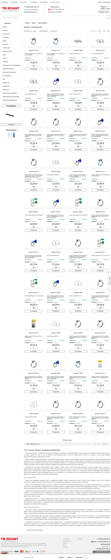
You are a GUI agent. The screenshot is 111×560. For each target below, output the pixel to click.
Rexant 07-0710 (33, 131)
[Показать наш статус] (11, 135)
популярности (53, 31)
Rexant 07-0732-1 (100, 131)
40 (99, 31)
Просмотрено (78, 557)
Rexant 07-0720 (33, 171)
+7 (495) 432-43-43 (31, 7)
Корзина (69, 557)
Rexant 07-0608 (78, 50)
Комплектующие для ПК (10, 100)
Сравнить (61, 557)
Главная (27, 23)
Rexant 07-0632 (56, 252)
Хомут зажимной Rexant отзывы (34, 530)
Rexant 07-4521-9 (34, 333)
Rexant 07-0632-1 (34, 212)
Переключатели (7, 51)
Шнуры (5, 40)
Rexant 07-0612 (33, 90)
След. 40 (104, 443)
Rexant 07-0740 (100, 292)
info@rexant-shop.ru (103, 549)
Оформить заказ (104, 12)
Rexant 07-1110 (56, 50)
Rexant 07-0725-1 (56, 373)
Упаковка (5, 61)
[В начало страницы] (85, 557)
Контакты (44, 2)
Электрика (6, 37)
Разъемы (5, 44)
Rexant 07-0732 (78, 252)
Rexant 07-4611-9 (100, 373)
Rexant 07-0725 (100, 212)
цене (34, 31)
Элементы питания (8, 68)
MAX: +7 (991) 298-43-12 (57, 9)
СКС (4, 79)
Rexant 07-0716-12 (100, 333)
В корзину (33, 69)
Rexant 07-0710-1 (56, 212)
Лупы (4, 54)
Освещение (6, 86)
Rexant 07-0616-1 (100, 252)
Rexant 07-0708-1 (78, 171)
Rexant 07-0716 (78, 131)
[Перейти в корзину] (98, 8)
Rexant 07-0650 (56, 333)
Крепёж (5, 30)
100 (104, 31)
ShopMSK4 (106, 544)
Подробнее (11, 124)
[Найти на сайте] (108, 17)
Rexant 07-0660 (33, 413)
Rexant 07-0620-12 (78, 413)
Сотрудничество (67, 541)
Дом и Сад (6, 89)
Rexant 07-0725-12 (100, 413)
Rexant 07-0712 (56, 131)
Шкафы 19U (6, 82)
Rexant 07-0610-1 (34, 292)
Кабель (5, 27)
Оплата (25, 2)
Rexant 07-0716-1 (34, 252)
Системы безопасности (9, 72)
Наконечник (6, 47)
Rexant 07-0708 (100, 90)
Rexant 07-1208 (78, 373)
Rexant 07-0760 (56, 413)
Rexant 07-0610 (100, 50)
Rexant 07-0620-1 (78, 212)
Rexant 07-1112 (100, 171)
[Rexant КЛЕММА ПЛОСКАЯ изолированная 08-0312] (12, 115)
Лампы (5, 58)
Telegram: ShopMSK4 (56, 12)
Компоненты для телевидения (11, 65)
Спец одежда (6, 75)
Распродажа (66, 538)
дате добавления (43, 31)
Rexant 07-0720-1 (56, 292)
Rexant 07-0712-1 (56, 90)
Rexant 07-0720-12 (33, 373)
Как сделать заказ (28, 557)
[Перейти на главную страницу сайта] (10, 9)
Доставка (34, 2)
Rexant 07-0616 (78, 90)
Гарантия (15, 2)
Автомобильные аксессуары (11, 96)
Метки (33, 23)
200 (108, 31)
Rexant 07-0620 (56, 171)
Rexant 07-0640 (78, 292)
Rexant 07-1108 (33, 50)
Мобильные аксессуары (10, 93)
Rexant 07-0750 (78, 333)
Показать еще (67, 440)
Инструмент (6, 34)
